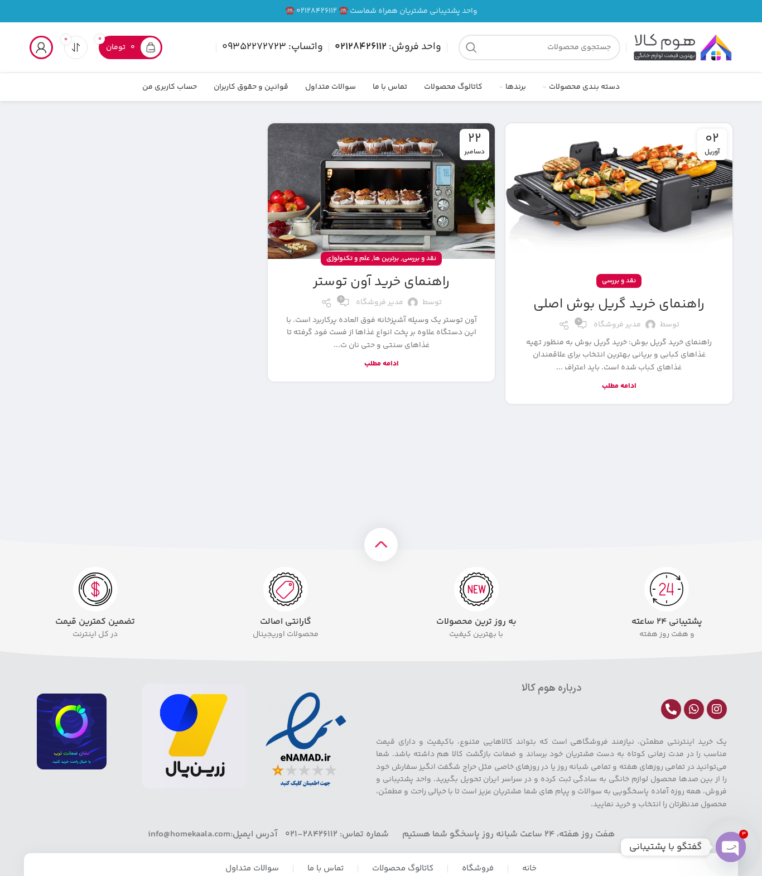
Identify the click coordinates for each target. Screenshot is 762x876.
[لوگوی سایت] (682, 47)
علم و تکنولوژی (348, 258)
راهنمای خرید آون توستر (381, 282)
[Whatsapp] (694, 709)
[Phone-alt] (671, 709)
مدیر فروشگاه (617, 325)
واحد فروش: (388, 47)
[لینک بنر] (381, 11)
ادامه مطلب (619, 386)
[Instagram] (717, 709)
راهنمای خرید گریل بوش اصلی (619, 304)
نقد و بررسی (619, 281)
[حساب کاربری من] (41, 47)
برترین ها (386, 258)
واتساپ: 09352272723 (272, 47)
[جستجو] (471, 47)
